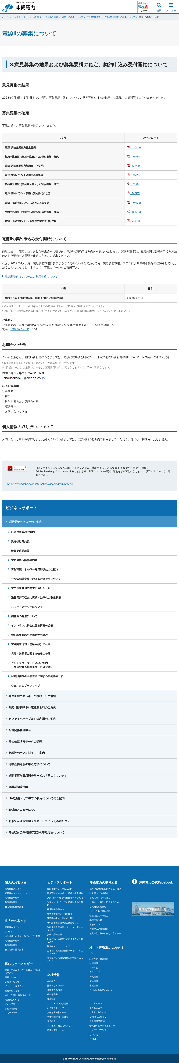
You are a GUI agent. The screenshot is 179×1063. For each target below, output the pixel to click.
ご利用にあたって (98, 1016)
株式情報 (94, 976)
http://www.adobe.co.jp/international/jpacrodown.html (38, 483)
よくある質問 (96, 1007)
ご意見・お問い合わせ (100, 1012)
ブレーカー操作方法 (14, 986)
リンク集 (94, 1034)
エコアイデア (11, 1013)
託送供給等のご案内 (23, 532)
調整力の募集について (72, 17)
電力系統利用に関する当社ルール (31, 588)
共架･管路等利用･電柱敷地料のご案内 (32, 707)
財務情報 (94, 963)
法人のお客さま (16, 921)
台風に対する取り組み (100, 897)
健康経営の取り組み (99, 915)
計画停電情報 (11, 1008)
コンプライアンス (98, 1030)
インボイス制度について (58, 1025)
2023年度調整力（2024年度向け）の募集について (111, 17)
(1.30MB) (135, 147)
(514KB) (135, 220)
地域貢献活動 (96, 920)
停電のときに (11, 977)
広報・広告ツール (55, 1030)
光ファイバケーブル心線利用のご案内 (32, 718)
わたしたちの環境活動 (100, 911)
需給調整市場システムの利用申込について (31, 276)
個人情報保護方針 (98, 1021)
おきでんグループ (55, 1008)
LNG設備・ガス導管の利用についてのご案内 (37, 798)
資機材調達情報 (18, 787)
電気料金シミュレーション (17, 893)
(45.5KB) (135, 211)
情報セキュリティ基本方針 (102, 1025)
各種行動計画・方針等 (57, 1016)
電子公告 (51, 1021)
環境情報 (94, 985)
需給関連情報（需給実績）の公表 (31, 644)
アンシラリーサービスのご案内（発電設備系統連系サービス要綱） (32, 665)
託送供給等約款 (20, 541)
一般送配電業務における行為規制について (36, 578)
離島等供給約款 (20, 550)
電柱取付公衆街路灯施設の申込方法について (37, 832)
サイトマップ (96, 1003)
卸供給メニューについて (24, 809)
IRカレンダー (96, 972)
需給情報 (94, 981)
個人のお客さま (16, 882)
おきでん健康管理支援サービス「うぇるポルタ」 (39, 821)
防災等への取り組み (99, 893)
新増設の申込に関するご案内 (27, 753)
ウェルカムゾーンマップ (25, 685)
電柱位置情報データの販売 (25, 741)
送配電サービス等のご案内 (45, 17)
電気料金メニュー (13, 888)
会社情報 (53, 975)
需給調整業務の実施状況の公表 (29, 635)
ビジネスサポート (20, 17)
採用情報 (51, 999)
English (93, 1039)
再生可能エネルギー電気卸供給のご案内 (34, 569)
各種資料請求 (11, 902)
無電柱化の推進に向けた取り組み (105, 933)
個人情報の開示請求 (14, 906)
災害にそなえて (12, 982)
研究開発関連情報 (98, 906)
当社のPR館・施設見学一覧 (18, 995)
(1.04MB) (135, 202)
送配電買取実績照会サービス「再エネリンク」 (38, 775)
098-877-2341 (19, 329)
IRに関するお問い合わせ (101, 990)
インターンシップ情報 (57, 1003)
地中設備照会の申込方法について (30, 764)
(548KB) (135, 193)
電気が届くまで (12, 990)
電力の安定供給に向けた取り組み (105, 888)
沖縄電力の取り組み (104, 882)
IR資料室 (94, 967)
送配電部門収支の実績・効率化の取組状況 (36, 597)
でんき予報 (10, 1004)
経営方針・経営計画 (99, 958)
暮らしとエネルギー (19, 964)
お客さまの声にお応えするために (105, 902)
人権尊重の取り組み (56, 1012)
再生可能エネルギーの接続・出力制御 (32, 696)
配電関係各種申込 (20, 730)
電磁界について (12, 999)
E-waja (8, 931)
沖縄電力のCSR (54, 990)
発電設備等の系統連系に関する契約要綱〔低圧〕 (40, 676)
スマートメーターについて (27, 606)
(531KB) (135, 165)
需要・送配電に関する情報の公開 (31, 653)
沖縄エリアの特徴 (55, 985)
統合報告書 (52, 994)
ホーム (5, 17)
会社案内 (51, 981)
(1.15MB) (135, 175)
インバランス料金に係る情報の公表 (32, 625)
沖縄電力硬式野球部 (99, 929)
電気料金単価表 (12, 897)
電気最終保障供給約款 (24, 560)
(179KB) (135, 156)
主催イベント (96, 924)
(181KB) (134, 184)
